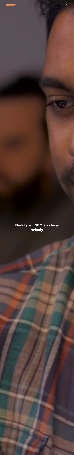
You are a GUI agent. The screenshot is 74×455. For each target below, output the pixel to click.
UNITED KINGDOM (43, 2)
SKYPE (57, 2)
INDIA (25, 2)
